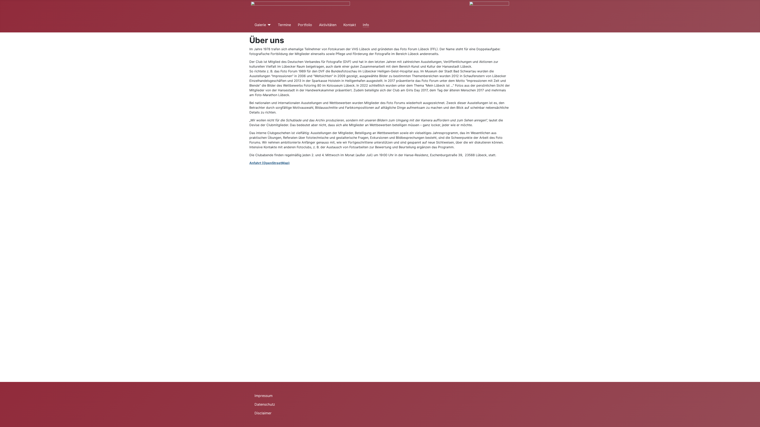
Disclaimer (263, 413)
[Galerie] (268, 24)
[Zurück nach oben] (755, 422)
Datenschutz (265, 404)
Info (366, 25)
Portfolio (305, 25)
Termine (284, 25)
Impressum (264, 396)
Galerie (260, 25)
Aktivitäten (327, 25)
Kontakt (349, 25)
